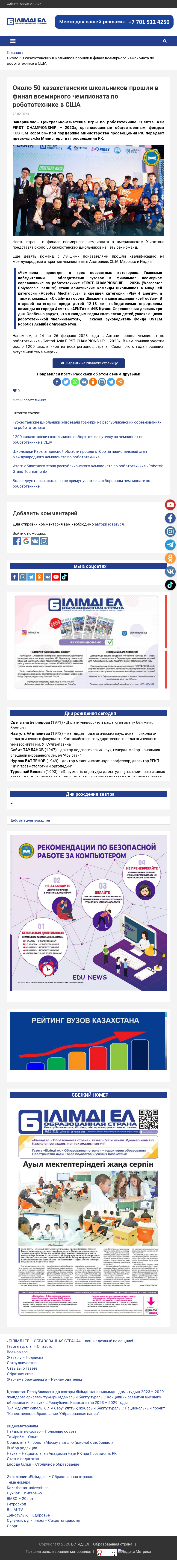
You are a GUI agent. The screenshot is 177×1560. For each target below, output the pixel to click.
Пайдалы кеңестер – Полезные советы (42, 1431)
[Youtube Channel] (56, 577)
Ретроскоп (16, 1504)
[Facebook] (57, 382)
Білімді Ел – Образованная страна (101, 1544)
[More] (120, 382)
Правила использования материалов (58, 1551)
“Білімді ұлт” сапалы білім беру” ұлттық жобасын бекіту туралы (64, 1408)
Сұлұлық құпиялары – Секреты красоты (43, 1520)
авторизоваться (109, 524)
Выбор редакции (22, 1448)
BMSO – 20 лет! (20, 1498)
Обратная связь (21, 1373)
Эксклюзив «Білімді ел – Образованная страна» (50, 1476)
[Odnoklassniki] (93, 382)
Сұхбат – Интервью (24, 1493)
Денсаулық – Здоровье (28, 1515)
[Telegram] (111, 382)
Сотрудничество (22, 1362)
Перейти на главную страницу (92, 363)
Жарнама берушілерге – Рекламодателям (44, 1379)
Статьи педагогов (23, 1458)
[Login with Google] (26, 541)
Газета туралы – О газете (29, 1346)
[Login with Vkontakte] (35, 541)
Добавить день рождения (30, 820)
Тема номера (18, 1482)
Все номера (17, 1352)
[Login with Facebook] (17, 541)
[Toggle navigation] (13, 41)
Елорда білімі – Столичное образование (43, 1464)
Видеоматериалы (22, 1426)
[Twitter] (66, 382)
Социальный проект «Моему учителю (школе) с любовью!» (60, 1442)
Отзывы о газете (22, 1368)
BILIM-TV (15, 1509)
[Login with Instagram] (44, 541)
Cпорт (12, 1526)
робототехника (35, 400)
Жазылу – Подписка (25, 1357)
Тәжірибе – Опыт (22, 1437)
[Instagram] (23, 577)
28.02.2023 (21, 114)
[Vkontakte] (84, 382)
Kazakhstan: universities (28, 1487)
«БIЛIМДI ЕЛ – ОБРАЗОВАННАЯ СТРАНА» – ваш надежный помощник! (70, 1341)
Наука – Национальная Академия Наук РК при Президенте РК (62, 1453)
